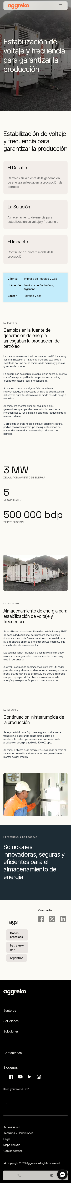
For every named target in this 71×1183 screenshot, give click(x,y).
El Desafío (17, 167)
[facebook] (41, 919)
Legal (6, 1139)
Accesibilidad (11, 1127)
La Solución (19, 206)
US (5, 1103)
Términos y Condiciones (18, 1133)
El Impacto (18, 241)
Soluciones (11, 1021)
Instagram (38, 1077)
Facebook (10, 1077)
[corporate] (18, 5)
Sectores (9, 1010)
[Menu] (60, 6)
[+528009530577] (19, 1175)
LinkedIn (29, 1077)
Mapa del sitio (11, 1145)
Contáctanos (12, 1053)
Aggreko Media (20, 1077)
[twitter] (52, 919)
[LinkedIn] (63, 919)
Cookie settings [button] (13, 1151)
